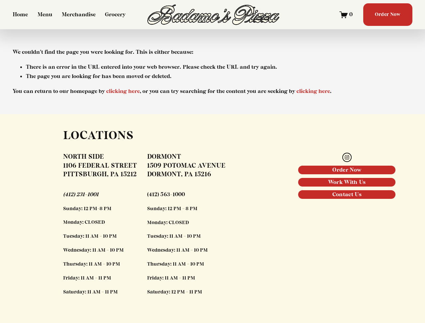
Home (20, 14)
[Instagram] (347, 157)
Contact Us (347, 194)
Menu (45, 14)
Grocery (115, 14)
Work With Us (347, 182)
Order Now (388, 14)
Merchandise (79, 14)
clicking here (123, 91)
